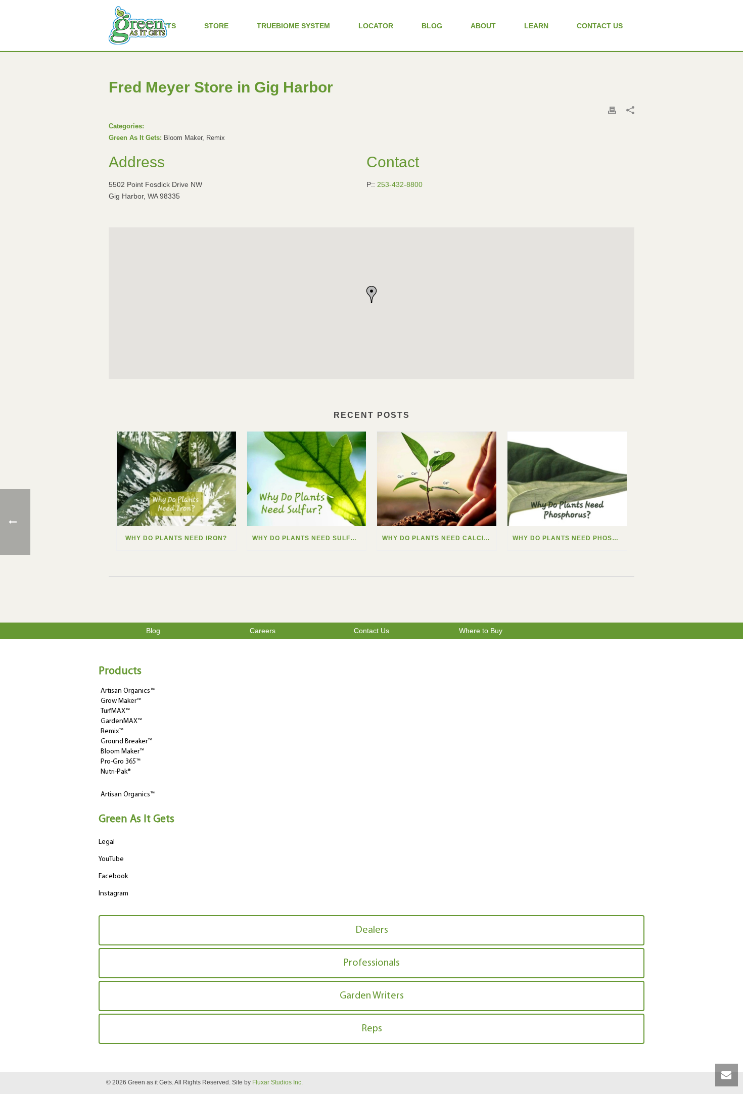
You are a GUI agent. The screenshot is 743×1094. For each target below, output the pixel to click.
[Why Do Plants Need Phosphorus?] (567, 479)
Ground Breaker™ (126, 741)
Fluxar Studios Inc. (277, 1082)
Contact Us (600, 26)
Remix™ (112, 731)
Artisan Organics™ (128, 691)
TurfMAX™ (115, 711)
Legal (107, 842)
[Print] (612, 110)
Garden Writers (372, 996)
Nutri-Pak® (116, 772)
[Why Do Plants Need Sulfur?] (306, 479)
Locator (375, 26)
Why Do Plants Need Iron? (176, 538)
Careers (262, 631)
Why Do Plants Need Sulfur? (308, 538)
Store (216, 26)
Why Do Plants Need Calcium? (439, 538)
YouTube (111, 859)
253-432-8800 (400, 184)
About (483, 26)
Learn (536, 26)
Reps (371, 1029)
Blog (432, 26)
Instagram (113, 893)
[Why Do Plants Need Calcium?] (436, 479)
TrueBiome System (293, 26)
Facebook (113, 876)
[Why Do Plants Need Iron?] (176, 479)
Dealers (371, 930)
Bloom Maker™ (122, 751)
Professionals (371, 963)
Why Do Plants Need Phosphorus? (570, 538)
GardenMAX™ (121, 721)
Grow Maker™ (121, 701)
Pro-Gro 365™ (121, 762)
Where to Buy (480, 631)
